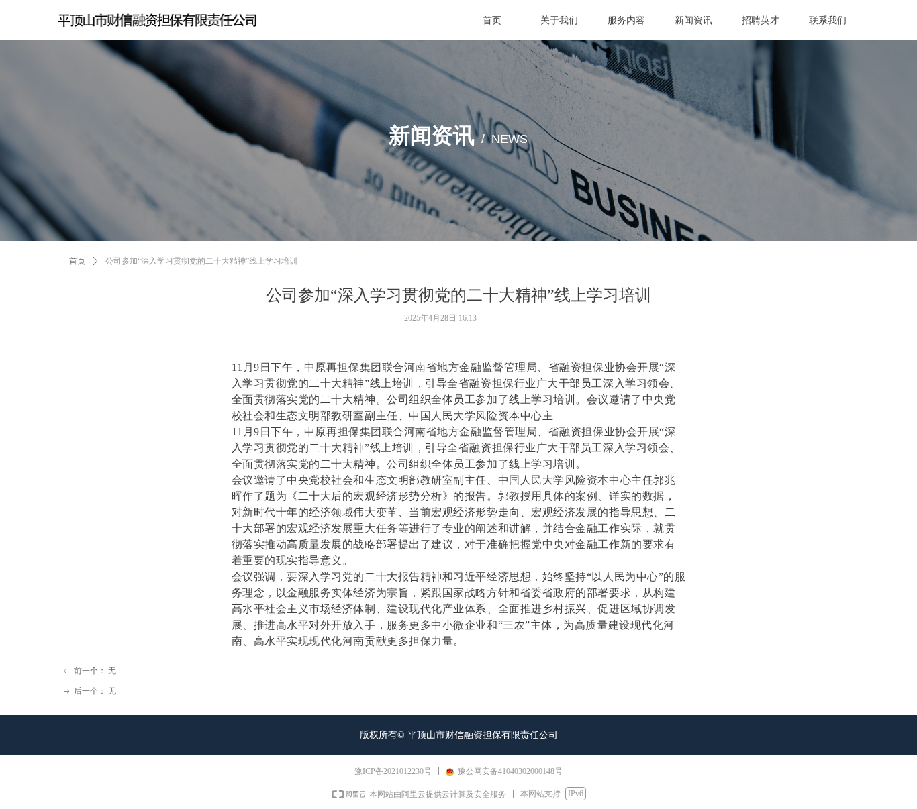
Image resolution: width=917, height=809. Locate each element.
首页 (77, 261)
